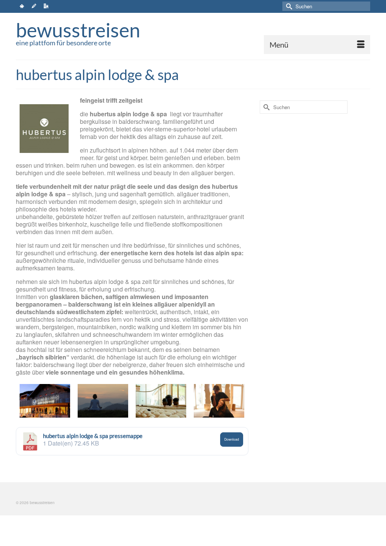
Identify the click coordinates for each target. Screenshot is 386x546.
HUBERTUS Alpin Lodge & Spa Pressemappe (92, 435)
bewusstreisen (78, 30)
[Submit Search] (288, 6)
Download (231, 439)
